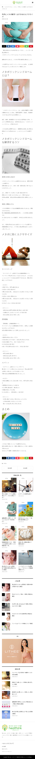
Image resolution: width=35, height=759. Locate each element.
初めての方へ (5, 749)
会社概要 (4, 746)
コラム (5, 463)
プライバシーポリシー (7, 751)
